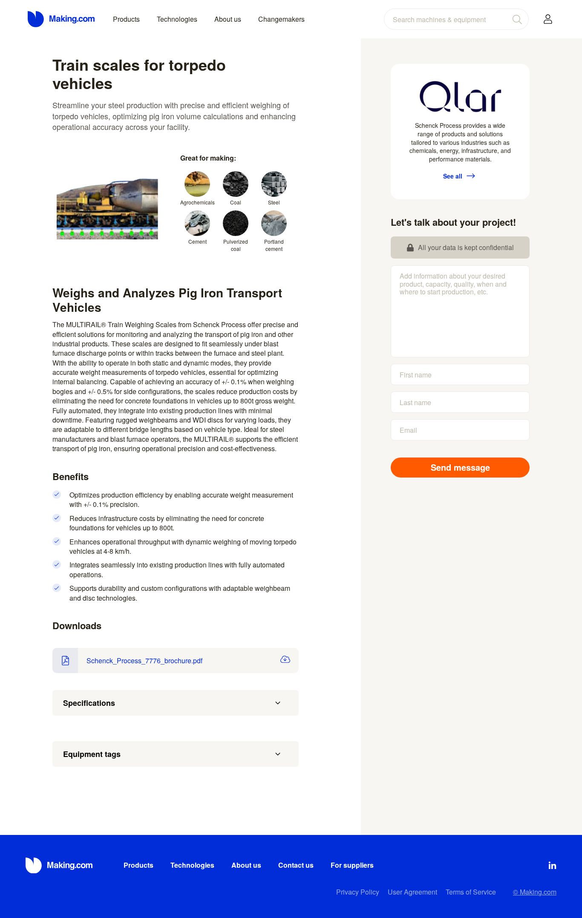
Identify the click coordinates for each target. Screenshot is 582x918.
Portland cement (274, 245)
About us (227, 19)
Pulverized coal (235, 245)
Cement (197, 241)
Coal (235, 202)
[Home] (62, 19)
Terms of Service (471, 892)
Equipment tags (92, 754)
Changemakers (281, 19)
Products (126, 19)
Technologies (177, 19)
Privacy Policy (357, 892)
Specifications (89, 702)
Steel (274, 202)
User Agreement (412, 892)
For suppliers (352, 865)
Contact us (296, 865)
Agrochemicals (197, 202)
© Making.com (534, 892)
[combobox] (456, 19)
